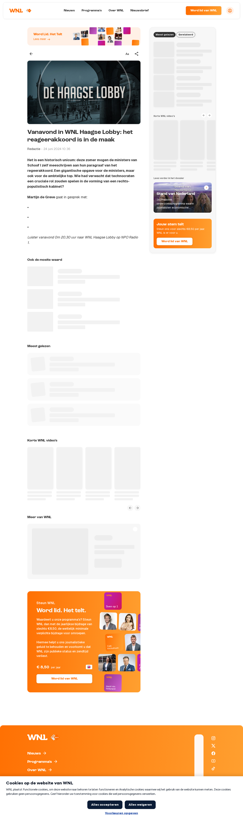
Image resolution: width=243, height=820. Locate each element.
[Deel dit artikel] (136, 54)
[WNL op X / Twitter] (213, 745)
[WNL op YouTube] (213, 761)
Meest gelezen (165, 34)
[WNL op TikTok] (213, 768)
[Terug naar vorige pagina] (31, 54)
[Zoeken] (178, 11)
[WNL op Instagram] (213, 738)
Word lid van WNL (203, 10)
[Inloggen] (230, 10)
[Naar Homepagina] (20, 10)
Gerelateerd (185, 34)
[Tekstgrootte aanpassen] (127, 54)
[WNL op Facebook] (213, 753)
